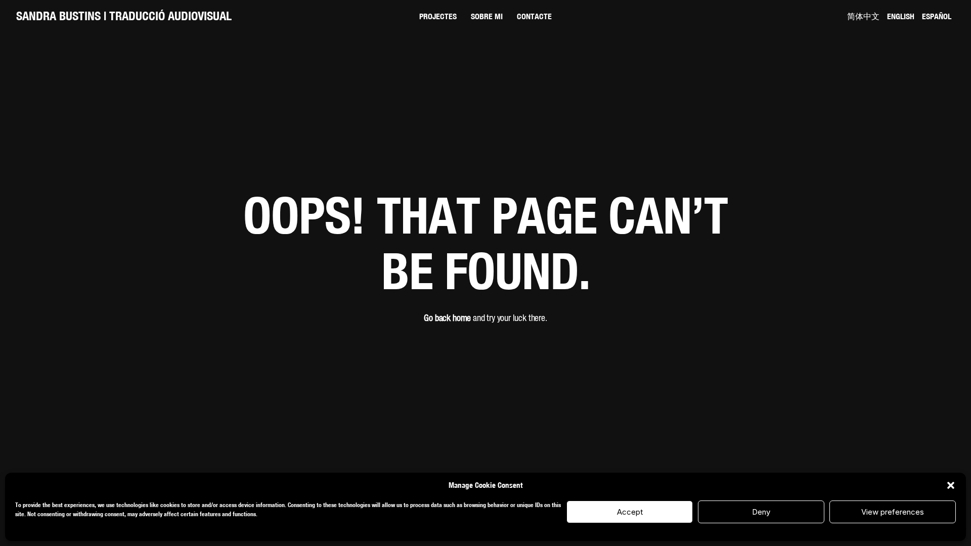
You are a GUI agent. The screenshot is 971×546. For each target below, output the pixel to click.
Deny (761, 512)
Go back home (447, 318)
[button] (951, 485)
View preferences (892, 512)
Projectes (438, 16)
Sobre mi (487, 16)
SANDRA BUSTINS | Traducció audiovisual (124, 15)
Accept (630, 512)
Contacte (534, 16)
